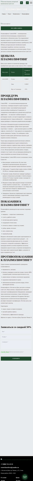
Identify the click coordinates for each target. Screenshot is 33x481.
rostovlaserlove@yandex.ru (10, 467)
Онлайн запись (25, 477)
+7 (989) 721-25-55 (7, 464)
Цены (17, 477)
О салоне (3, 477)
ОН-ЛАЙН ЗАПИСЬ (16, 28)
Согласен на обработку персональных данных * (12, 352)
